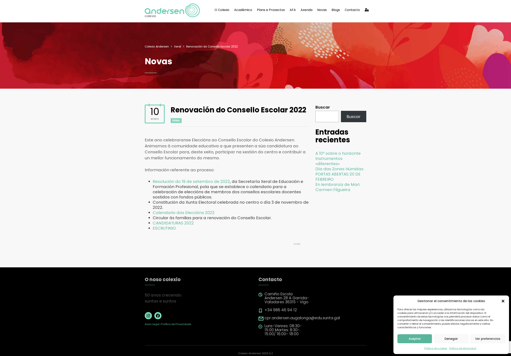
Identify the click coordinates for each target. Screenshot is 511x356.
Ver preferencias (487, 339)
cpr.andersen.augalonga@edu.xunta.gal (302, 318)
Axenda (306, 10)
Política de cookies (435, 348)
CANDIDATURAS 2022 (173, 223)
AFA (293, 10)
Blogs (336, 10)
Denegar (451, 339)
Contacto (352, 10)
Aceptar (415, 339)
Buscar (322, 107)
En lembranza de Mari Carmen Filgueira (337, 187)
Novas (322, 10)
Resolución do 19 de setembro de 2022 (191, 181)
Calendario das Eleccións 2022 (184, 212)
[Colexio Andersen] (172, 10)
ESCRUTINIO (164, 228)
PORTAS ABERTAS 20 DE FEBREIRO (337, 176)
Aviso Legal (152, 324)
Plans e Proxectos (271, 10)
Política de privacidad (462, 348)
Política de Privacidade (176, 324)
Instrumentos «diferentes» (329, 161)
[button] (503, 301)
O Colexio (222, 10)
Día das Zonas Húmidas (339, 169)
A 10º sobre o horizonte (338, 153)
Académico (243, 10)
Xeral (176, 120)
